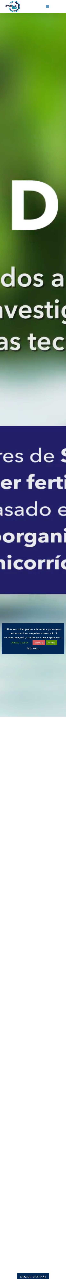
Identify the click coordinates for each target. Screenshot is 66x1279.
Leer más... (33, 648)
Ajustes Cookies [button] (20, 642)
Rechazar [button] (38, 643)
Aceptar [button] (51, 643)
